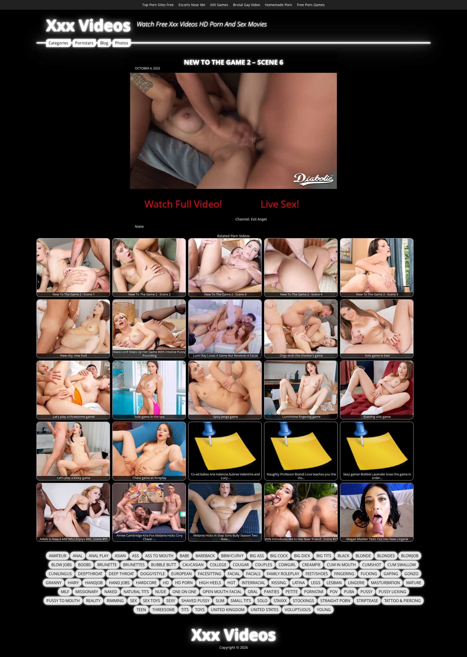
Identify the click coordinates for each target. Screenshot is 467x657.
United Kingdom (227, 609)
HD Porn (184, 582)
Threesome (163, 609)
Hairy (73, 582)
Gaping (391, 573)
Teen (141, 609)
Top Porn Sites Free (158, 4)
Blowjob (409, 555)
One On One (184, 591)
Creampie (311, 564)
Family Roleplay (283, 573)
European (181, 573)
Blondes (386, 555)
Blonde (363, 555)
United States (264, 609)
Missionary (86, 591)
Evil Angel (259, 219)
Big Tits (323, 555)
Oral (253, 591)
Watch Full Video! (183, 204)
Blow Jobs (61, 564)
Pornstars (84, 43)
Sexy (170, 600)
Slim (220, 600)
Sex (133, 600)
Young (324, 609)
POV (334, 591)
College (218, 564)
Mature (413, 582)
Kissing (278, 582)
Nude (160, 591)
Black (343, 555)
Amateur (57, 555)
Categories (58, 43)
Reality (93, 600)
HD (166, 582)
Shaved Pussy (195, 600)
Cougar (241, 564)
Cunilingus (60, 573)
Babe (184, 555)
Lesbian (334, 582)
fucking (369, 573)
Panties (271, 591)
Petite (292, 591)
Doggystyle (152, 573)
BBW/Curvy (232, 555)
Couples (263, 564)
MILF (65, 591)
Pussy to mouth (63, 600)
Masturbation (385, 582)
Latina (298, 582)
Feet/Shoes (316, 573)
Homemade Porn (278, 4)
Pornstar (313, 591)
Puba (349, 591)
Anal (77, 555)
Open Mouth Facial (222, 591)
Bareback (205, 555)
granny (54, 582)
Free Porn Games (311, 4)
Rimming (115, 600)
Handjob (94, 582)
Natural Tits (136, 591)
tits (185, 609)
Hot (231, 582)
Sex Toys (151, 600)
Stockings (303, 600)
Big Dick (302, 555)
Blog (104, 43)
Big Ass (257, 555)
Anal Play (98, 555)
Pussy (366, 591)
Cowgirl (287, 564)
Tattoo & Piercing (402, 600)
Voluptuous (298, 609)
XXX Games (219, 4)
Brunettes (134, 564)
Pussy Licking (392, 591)
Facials (253, 573)
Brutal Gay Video (246, 4)
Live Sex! (279, 204)
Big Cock (279, 555)
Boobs (84, 564)
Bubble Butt (163, 564)
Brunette (107, 564)
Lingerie (356, 582)
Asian (120, 555)
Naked (110, 591)
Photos (121, 43)
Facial (234, 573)
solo (262, 600)
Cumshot (371, 564)
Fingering (344, 573)
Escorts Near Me (192, 4)
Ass (135, 555)
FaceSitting (209, 573)
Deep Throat (121, 573)
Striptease (367, 600)
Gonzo (411, 573)
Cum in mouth (341, 564)
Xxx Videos (88, 25)
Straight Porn (335, 600)
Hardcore (146, 582)
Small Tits (241, 600)
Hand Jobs (119, 582)
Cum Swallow (401, 564)
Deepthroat (90, 573)
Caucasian (193, 564)
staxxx (280, 600)
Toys (200, 609)
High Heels (210, 582)
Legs (315, 582)
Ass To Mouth (159, 555)
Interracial (253, 582)
